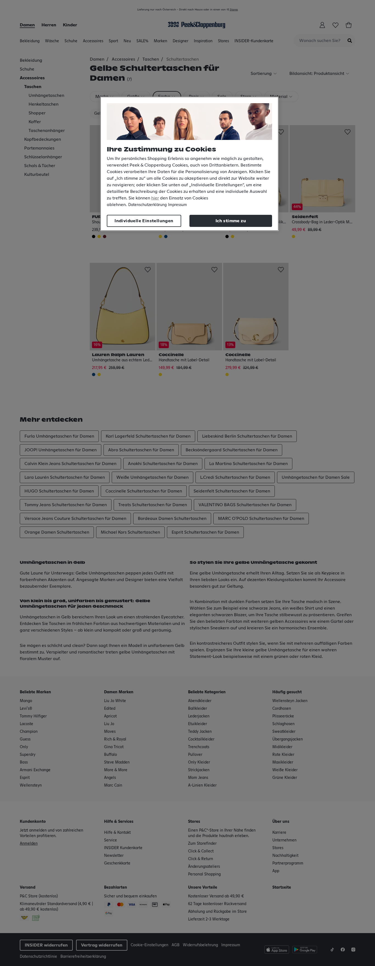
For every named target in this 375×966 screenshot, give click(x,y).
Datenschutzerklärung (147, 205)
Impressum (177, 205)
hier (155, 198)
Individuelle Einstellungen (143, 221)
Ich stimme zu (231, 221)
